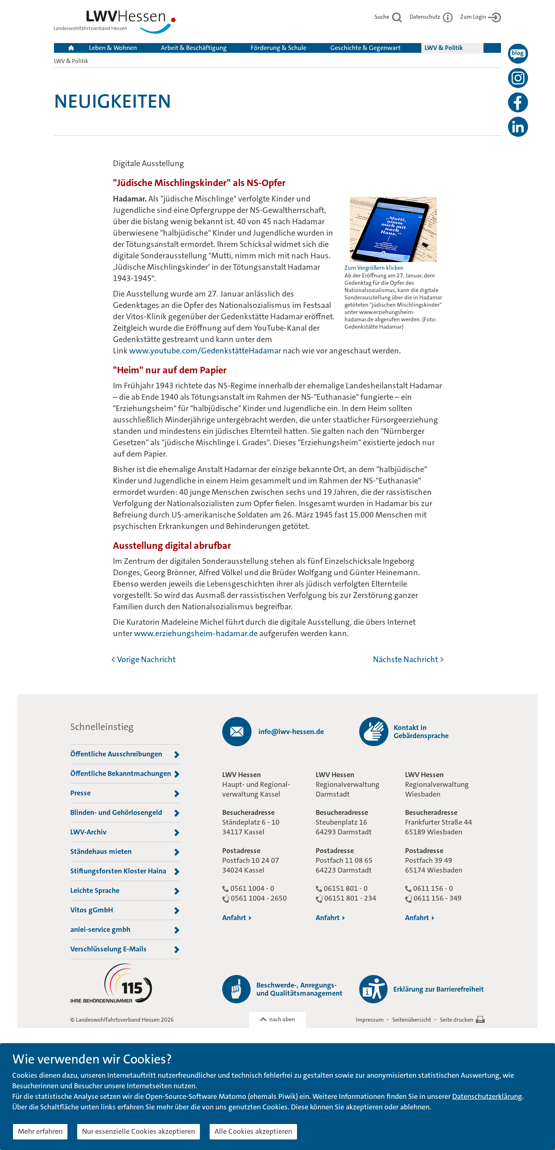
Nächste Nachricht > (408, 659)
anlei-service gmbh (100, 929)
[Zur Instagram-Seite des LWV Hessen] (518, 78)
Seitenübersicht (411, 1019)
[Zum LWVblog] (518, 53)
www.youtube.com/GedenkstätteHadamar (205, 350)
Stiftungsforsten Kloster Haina (118, 871)
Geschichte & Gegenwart (365, 47)
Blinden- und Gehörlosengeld (116, 812)
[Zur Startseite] (115, 24)
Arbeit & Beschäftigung (194, 47)
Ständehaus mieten (101, 851)
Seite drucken (456, 1019)
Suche (382, 16)
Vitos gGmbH (91, 910)
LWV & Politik (444, 47)
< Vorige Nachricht (143, 659)
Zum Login (473, 16)
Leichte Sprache (94, 890)
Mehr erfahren (40, 1131)
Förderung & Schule (278, 47)
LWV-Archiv (88, 832)
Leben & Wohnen (113, 47)
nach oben (282, 1019)
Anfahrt (234, 918)
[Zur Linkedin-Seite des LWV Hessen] (518, 127)
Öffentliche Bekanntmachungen (120, 773)
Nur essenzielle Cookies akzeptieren (138, 1131)
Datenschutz (425, 16)
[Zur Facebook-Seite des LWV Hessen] (518, 102)
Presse (80, 793)
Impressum (370, 1019)
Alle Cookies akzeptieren (253, 1131)
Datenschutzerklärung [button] (487, 1096)
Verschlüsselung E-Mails (108, 949)
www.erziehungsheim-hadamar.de (196, 633)
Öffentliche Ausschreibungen (116, 754)
